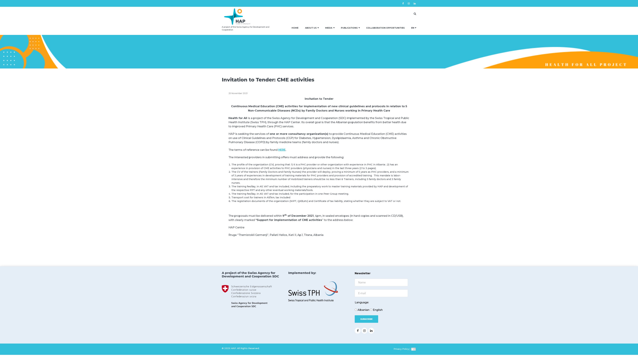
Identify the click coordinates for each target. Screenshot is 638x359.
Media (328, 28)
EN (412, 28)
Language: (362, 302)
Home (295, 28)
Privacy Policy (401, 349)
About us (311, 28)
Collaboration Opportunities (385, 28)
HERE (281, 149)
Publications (349, 28)
